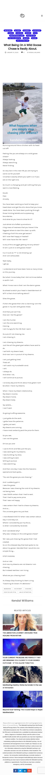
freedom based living (17, 35)
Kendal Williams (22, 600)
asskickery (36, 30)
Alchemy (17, 30)
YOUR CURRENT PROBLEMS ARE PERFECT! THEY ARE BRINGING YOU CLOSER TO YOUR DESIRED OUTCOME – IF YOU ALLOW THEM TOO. (21, 660)
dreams (28, 33)
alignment (26, 30)
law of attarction (25, 592)
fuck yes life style (10, 592)
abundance (8, 30)
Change (10, 33)
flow (35, 33)
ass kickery (18, 589)
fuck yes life (31, 35)
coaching (19, 33)
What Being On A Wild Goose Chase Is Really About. (22, 47)
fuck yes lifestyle (14, 38)
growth (26, 38)
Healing (34, 38)
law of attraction (22, 40)
